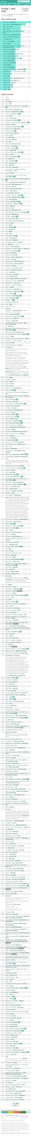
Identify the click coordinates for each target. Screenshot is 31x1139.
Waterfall (17, 709)
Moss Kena (22, 712)
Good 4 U (15, 686)
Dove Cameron (8, 620)
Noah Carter (8, 250)
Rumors (11, 377)
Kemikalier (21, 31)
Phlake (7, 433)
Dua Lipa (7, 201)
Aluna (6, 747)
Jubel (6, 916)
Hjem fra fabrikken (18, 263)
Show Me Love (15, 631)
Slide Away (14, 1037)
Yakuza (7, 807)
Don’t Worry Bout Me (18, 863)
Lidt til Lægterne (9, 450)
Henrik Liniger (8, 371)
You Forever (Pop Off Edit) (18, 879)
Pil (9, 82)
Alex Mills (14, 845)
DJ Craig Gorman (16, 801)
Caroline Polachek (9, 727)
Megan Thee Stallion (18, 614)
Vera (12, 416)
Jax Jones (11, 877)
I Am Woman (15, 1022)
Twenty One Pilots (9, 405)
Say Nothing (20, 468)
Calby (6, 550)
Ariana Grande (8, 128)
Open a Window (7, 47)
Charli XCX (7, 248)
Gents (6, 199)
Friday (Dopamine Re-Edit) (12, 782)
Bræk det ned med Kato (11, 732)
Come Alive (15, 250)
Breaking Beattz (14, 1064)
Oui (16, 787)
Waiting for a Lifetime (18, 741)
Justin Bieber (16, 268)
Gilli (4, 39)
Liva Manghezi (25, 375)
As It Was (14, 591)
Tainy (15, 444)
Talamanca (12, 750)
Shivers (14, 186)
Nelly (14, 791)
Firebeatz (13, 1087)
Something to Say (13, 544)
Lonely (12, 223)
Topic (6, 831)
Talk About (23, 801)
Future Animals (8, 120)
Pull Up (9, 43)
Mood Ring (12, 569)
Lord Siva (15, 280)
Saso (6, 272)
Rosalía (7, 979)
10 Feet (11, 606)
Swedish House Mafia (10, 616)
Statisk (7, 238)
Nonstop (11, 1020)
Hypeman (27, 781)
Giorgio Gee (8, 1078)
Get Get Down (16, 755)
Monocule (7, 1095)
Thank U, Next (16, 128)
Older (10, 141)
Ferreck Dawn (8, 888)
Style (13, 342)
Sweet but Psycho (15, 571)
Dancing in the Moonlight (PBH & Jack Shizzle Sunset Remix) (17, 917)
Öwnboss (7, 891)
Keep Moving (13, 297)
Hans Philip (8, 184)
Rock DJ (16, 771)
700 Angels (11, 165)
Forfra (13, 379)
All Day (18, 835)
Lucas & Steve (8, 769)
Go (9, 84)
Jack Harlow (17, 653)
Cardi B (7, 614)
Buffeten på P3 (9, 497)
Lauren (14, 586)
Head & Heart (18, 257)
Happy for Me (13, 150)
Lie (14, 306)
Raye (12, 709)
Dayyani (5, 89)
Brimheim (7, 270)
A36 (6, 838)
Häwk (6, 785)
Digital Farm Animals (19, 803)
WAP (25, 614)
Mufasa (21, 781)
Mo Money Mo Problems (11, 775)
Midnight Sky (15, 214)
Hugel (6, 1099)
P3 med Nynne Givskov (11, 973)
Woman (12, 383)
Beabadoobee (16, 454)
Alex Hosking (15, 789)
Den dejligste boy (15, 80)
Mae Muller (11, 694)
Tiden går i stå (13, 238)
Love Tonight (13, 893)
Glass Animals (8, 628)
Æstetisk (9, 60)
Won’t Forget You (14, 133)
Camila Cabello (8, 603)
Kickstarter (8, 308)
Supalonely (24, 1052)
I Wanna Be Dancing (19, 261)
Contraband (14, 555)
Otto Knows (8, 1080)
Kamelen (18, 838)
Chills (10, 103)
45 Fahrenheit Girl (18, 410)
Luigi (20, 729)
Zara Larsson (8, 863)
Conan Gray (8, 593)
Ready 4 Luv (8, 866)
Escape (17, 1070)
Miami (22, 870)
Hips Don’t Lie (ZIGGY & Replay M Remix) (16, 929)
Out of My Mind (18, 1097)
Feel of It (14, 528)
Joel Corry (7, 257)
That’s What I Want (15, 486)
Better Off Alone (16, 763)
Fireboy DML (15, 553)
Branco (15, 752)
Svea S (7, 191)
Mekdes (7, 223)
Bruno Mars (6, 71)
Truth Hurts (12, 684)
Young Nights (14, 146)
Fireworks (12, 713)
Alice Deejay (8, 763)
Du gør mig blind (15, 58)
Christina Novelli (17, 1072)
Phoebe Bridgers (16, 122)
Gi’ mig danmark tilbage (16, 927)
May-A (14, 468)
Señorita (24, 603)
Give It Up (18, 1087)
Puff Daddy (21, 773)
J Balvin (7, 860)
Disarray (14, 216)
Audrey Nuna (8, 1048)
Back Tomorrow (23, 888)
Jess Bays (7, 827)
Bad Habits (14, 799)
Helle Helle (24, 1058)
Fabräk (7, 173)
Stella (6, 205)
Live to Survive (11, 440)
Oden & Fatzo (8, 586)
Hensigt (11, 26)
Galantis (16, 877)
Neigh (14, 640)
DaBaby (16, 519)
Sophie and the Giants (22, 538)
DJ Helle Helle (8, 1076)
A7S (10, 831)
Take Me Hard (14, 448)
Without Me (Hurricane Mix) (19, 1076)
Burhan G (5, 82)
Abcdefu (11, 381)
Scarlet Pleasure (9, 283)
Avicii (4, 76)
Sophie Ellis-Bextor (9, 456)
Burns (6, 750)
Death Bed (23, 454)
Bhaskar (7, 1064)
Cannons (7, 1054)
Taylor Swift (8, 342)
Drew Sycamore (9, 261)
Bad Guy (13, 429)
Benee (6, 1052)
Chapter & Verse (9, 1068)
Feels (15, 171)
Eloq (6, 767)
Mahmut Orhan (13, 69)
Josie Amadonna (9, 495)
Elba (6, 165)
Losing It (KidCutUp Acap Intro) (17, 950)
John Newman (8, 741)
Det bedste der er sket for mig (19, 431)
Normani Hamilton (19, 395)
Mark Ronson (8, 563)
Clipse (19, 760)
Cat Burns (5, 84)
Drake (6, 843)
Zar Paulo (7, 559)
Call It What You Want (16, 270)
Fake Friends (22, 789)
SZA (15, 484)
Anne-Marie (8, 803)
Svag (14, 235)
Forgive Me (20, 69)
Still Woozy (7, 131)
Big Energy (11, 435)
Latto (6, 435)
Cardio (19, 195)
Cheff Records (8, 765)
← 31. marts (25, 8)
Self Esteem (8, 879)
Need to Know (14, 1026)
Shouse (7, 133)
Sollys (10, 116)
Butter (10, 548)
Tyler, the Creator (21, 45)
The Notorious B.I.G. (10, 773)
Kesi (6, 225)
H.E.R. (15, 340)
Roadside (21, 466)
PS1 (6, 789)
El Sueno (21, 1099)
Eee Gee (7, 113)
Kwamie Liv (8, 265)
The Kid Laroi (8, 268)
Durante (14, 747)
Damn (18, 610)
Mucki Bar (13, 22)
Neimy (14, 916)
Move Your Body (19, 891)
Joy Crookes (8, 1050)
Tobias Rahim (6, 22)
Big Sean (18, 169)
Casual (9, 89)
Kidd (17, 31)
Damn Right (15, 1048)
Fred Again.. (20, 322)
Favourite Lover (14, 113)
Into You (15, 833)
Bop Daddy (20, 1007)
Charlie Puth (8, 255)
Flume (6, 468)
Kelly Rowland (15, 936)
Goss (6, 227)
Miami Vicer (9, 39)
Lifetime (13, 618)
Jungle (7, 297)
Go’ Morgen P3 (9, 347)
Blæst (4, 29)
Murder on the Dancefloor (21, 456)
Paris (15, 416)
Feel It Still (17, 546)
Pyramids (14, 1080)
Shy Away (17, 405)
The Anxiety (8, 197)
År (17, 4)
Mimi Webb (8, 573)
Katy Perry (23, 169)
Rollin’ (19, 152)
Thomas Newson (9, 1091)
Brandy (15, 769)
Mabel (6, 156)
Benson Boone (8, 561)
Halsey (7, 472)
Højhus (11, 523)
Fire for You (13, 1054)
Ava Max (7, 571)
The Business (12, 854)
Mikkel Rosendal (16, 375)
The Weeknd (8, 408)
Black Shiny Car (15, 49)
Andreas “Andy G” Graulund (12, 1115)
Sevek (12, 891)
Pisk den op (8, 809)
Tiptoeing (11, 51)
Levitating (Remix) (23, 519)
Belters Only (6, 78)
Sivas (6, 280)
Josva (6, 116)
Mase (27, 773)
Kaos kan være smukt (13, 56)
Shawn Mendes (9, 444)
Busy (15, 474)
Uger (7, 4)
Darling (11, 304)
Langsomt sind (13, 163)
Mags (6, 188)
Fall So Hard (15, 320)
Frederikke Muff (17, 310)
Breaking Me (15, 831)
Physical (12, 287)
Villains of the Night (15, 314)
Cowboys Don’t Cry (16, 210)
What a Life (17, 283)
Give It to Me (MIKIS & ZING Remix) (18, 941)
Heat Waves (16, 1041)
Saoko (11, 979)
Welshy (7, 835)
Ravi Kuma (7, 195)
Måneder (12, 4)
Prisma (7, 314)
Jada (6, 229)
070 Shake (22, 616)
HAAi (17, 850)
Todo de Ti (16, 542)
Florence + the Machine (8, 37)
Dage (2, 4)
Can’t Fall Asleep (22, 885)
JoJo (10, 354)
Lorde (6, 161)
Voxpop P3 (8, 896)
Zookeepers (8, 885)
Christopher (8, 320)
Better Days (23, 694)
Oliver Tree (8, 210)
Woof (13, 131)
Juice (8, 29)
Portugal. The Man (9, 546)
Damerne (12, 807)
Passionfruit (12, 843)
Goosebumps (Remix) (21, 715)
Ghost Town (16, 561)
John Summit (8, 1062)
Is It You (10, 1082)
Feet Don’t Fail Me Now (18, 1050)
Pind (6, 646)
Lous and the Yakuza (10, 218)
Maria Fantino (22, 675)
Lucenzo (7, 947)
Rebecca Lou (8, 240)
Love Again (10, 87)
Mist (6, 152)
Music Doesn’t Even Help (15, 188)
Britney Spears (8, 794)
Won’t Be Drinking (15, 246)
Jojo (10, 375)
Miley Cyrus (8, 214)
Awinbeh (14, 610)
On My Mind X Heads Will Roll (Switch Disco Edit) (16, 957)
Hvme (13, 715)
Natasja (7, 927)
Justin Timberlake (9, 760)
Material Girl (21, 280)
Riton (6, 781)
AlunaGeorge (18, 743)
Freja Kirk (7, 146)
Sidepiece (10, 956)
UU (4, 32)
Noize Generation (16, 1078)
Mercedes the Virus (14, 433)
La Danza (15, 1062)
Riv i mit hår (13, 399)
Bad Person (13, 705)
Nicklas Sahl (8, 139)
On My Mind (22, 1095)
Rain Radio (8, 801)
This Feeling (21, 845)
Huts (6, 1089)
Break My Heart (14, 201)
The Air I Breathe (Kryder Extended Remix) (16, 1073)
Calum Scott (17, 392)
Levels (8, 76)
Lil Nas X (7, 278)
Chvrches (7, 690)
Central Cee (8, 536)
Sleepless (11, 797)
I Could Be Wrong (22, 769)
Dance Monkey (15, 295)
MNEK (12, 257)
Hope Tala (5, 51)
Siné (6, 141)
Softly (10, 73)
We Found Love (25, 883)
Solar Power (12, 161)
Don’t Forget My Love (16, 24)
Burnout (11, 550)
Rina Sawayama (18, 248)
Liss (6, 193)
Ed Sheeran (8, 186)
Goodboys (16, 178)
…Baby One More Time (19, 794)
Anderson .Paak (12, 71)
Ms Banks (14, 1007)
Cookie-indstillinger (25, 1133)
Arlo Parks (5, 73)
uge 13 (10, 15)
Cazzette (7, 865)
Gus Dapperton (16, 1052)
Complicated (24, 1078)
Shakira (7, 929)
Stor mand (24, 983)
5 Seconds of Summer (10, 425)
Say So (12, 841)
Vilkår (7, 1133)
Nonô (14, 835)
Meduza (7, 178)
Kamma (5, 41)
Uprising (11, 636)
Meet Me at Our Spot (17, 197)
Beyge (10, 785)
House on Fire (15, 573)
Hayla (13, 1070)
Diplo (4, 24)
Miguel (8, 24)
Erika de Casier (8, 474)
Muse (6, 636)
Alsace (7, 287)
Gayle (6, 381)
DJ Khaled (22, 622)
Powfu (6, 454)
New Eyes (14, 139)
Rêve (6, 856)
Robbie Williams (9, 771)
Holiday (10, 101)
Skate (24, 71)
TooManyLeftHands (14, 865)
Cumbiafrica (15, 1099)
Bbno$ (6, 923)
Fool (6, 231)
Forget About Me (21, 747)
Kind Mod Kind (6, 58)
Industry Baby (24, 653)
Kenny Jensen (16, 904)
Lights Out (21, 850)
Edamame (21, 1000)
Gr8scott (7, 246)
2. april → (26, 10)
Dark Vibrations (11, 67)
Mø (4, 65)
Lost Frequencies (9, 392)
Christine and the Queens (21, 726)
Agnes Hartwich (6, 49)
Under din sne (17, 291)
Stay (21, 268)
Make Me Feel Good (18, 78)
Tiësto (6, 854)
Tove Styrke (8, 631)
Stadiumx (7, 1097)
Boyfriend (16, 620)
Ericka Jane (8, 491)
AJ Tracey (16, 466)
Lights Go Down (18, 1093)
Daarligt (12, 173)
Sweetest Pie (24, 692)
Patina (6, 163)
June (6, 103)
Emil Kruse (7, 106)
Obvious (11, 62)
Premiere (19, 591)
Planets (14, 557)
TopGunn (26, 765)
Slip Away (22, 433)
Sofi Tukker (5, 69)
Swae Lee (14, 242)
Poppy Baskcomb (19, 827)
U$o (13, 952)
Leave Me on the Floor (13, 193)
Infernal (7, 752)
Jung (6, 137)
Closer (20, 340)
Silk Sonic (20, 71)
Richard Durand (9, 1072)
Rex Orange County (7, 45)
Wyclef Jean (16, 929)
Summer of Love (21, 444)
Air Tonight (25, 106)
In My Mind (12, 873)
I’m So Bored (12, 272)
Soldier (12, 336)
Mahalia (7, 466)
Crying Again (11, 41)
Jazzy (11, 78)
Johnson (17, 952)
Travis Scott (8, 715)
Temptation (26, 827)
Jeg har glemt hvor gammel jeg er (15, 53)
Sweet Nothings (13, 199)
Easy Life (7, 412)
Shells (12, 1097)
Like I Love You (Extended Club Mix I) (16, 760)
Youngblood (20, 425)
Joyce (4, 53)
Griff (6, 302)
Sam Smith (7, 395)
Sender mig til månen (14, 767)
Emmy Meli (8, 1022)
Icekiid (6, 992)
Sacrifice (14, 408)
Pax (6, 1082)
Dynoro (7, 873)
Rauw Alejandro (9, 542)
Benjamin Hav (6, 80)
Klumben (21, 765)
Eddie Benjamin (6, 34)
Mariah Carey (12, 622)
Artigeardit (5, 26)
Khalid (6, 403)
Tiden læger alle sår (16, 184)
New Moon (8, 65)
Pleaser (12, 208)
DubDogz (7, 1087)
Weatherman (14, 34)
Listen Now (12, 205)
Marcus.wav (8, 431)
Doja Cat (7, 383)
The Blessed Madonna (10, 322)
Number (16, 274)
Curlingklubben (9, 655)
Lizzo (6, 377)
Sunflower (20, 242)
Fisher (6, 950)
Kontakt (19, 1133)
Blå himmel (21, 442)
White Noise (25, 743)
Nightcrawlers (12, 781)
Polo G (17, 694)
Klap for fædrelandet (16, 559)
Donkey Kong (17, 495)
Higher (10, 1066)
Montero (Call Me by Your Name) (18, 278)
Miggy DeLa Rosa (16, 1084)
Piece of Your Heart (24, 178)
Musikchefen (8, 576)
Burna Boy (14, 152)
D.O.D (6, 797)
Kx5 (6, 1070)
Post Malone (8, 242)
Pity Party (12, 633)
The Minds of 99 (9, 291)
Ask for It (16, 120)
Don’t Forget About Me (14, 423)
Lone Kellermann (9, 729)
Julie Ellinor (8, 216)
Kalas (6, 1056)
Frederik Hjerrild (25, 815)
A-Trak (24, 956)
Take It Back (17, 608)
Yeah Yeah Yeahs (17, 956)
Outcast (11, 231)
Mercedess (5, 62)
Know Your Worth (19, 403)
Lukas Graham (8, 306)
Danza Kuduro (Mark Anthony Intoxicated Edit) (16, 947)
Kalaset (5, 56)
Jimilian (19, 752)
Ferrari (23, 1084)
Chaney (5, 87)
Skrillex (11, 860)
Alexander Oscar (9, 274)
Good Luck (22, 877)
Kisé (17, 218)
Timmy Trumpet (9, 1093)
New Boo (14, 265)
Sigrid (10, 302)
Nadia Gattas (23, 865)
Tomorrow (19, 640)
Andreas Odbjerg (9, 263)
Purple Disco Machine (10, 538)
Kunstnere (22, 4)
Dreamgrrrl (15, 240)
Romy (13, 850)
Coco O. (7, 336)
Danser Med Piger (7, 31)
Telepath (14, 593)
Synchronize (17, 1068)
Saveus (5, 67)
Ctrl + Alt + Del (12, 856)
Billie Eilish (7, 429)
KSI (6, 101)
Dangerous (11, 229)
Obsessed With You (17, 536)
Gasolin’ (16, 729)
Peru (20, 553)
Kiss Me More (20, 484)
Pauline (7, 418)
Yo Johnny (14, 195)
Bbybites (7, 208)
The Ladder (22, 1091)
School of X (8, 528)
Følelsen (11, 225)
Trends (3, 1)
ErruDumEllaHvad (14, 992)
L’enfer (12, 597)
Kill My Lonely (12, 1089)
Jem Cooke (15, 888)
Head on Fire (15, 302)
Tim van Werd (14, 1095)
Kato (6, 734)
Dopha (7, 150)
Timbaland (7, 940)
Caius (6, 640)
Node (12, 787)
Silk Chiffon (24, 122)
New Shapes (18, 727)
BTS (6, 548)
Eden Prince (8, 845)
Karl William (8, 379)
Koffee (4, 43)
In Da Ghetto (18, 860)
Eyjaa (6, 423)
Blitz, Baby (11, 137)
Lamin (4, 60)
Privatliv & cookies (13, 1133)
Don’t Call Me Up (13, 156)
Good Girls (13, 690)
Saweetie (7, 340)
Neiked (7, 694)
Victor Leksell (8, 235)
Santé (12, 390)
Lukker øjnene (13, 191)
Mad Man (11, 227)
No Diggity (15, 785)
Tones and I (8, 295)
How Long (14, 255)
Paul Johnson (8, 755)
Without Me (12, 472)
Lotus (10, 646)
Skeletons (13, 412)
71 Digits (16, 1091)
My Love (17, 37)
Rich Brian (15, 923)
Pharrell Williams (9, 171)
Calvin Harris (8, 169)
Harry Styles (8, 591)
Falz (6, 1007)
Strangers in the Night (17, 491)
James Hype (8, 1084)
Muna (6, 122)
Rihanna (7, 883)
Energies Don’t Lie (16, 111)
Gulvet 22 (13, 82)
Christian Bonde (13, 675)
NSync (6, 791)
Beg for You (26, 248)
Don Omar (13, 947)
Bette (6, 304)
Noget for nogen (14, 418)
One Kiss (20, 345)
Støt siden (3, 1133)
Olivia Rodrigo (8, 686)
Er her (15, 745)
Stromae (7, 390)
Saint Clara (8, 111)
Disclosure (12, 403)
